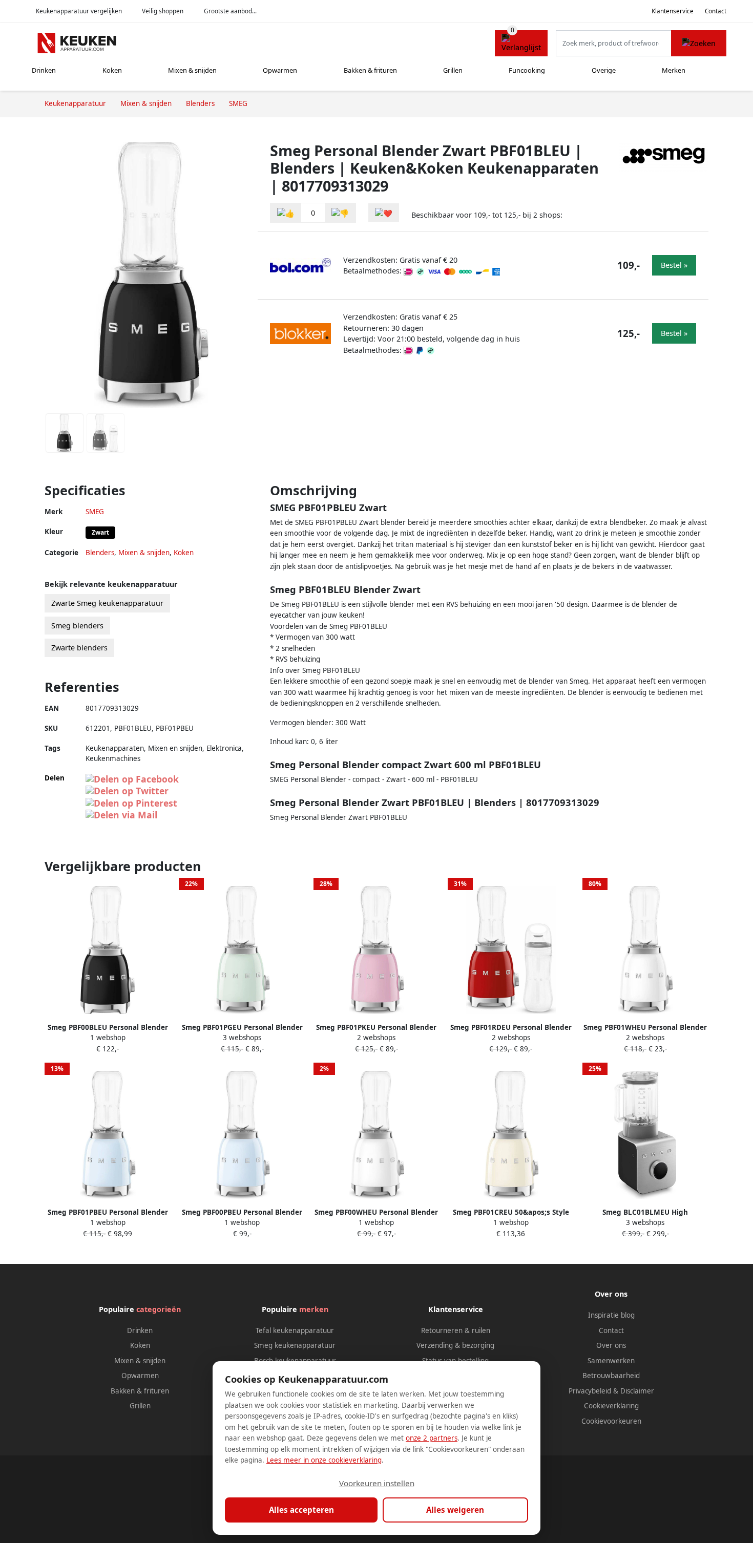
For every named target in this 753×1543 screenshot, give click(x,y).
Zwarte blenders (79, 647)
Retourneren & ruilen (455, 1330)
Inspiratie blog (611, 1315)
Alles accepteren (301, 1510)
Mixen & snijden (192, 70)
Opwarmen (280, 70)
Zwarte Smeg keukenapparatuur (107, 603)
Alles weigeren (455, 1510)
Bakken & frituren (370, 70)
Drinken (44, 70)
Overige (604, 70)
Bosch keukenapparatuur (295, 1360)
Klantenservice (673, 11)
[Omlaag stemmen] (340, 212)
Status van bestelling (455, 1360)
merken (313, 1309)
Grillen (453, 70)
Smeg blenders (77, 625)
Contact (715, 11)
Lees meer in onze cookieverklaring (324, 1460)
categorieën (158, 1309)
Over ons (611, 1345)
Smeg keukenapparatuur (295, 1345)
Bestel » (674, 265)
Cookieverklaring (611, 1405)
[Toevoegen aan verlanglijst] (383, 212)
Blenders (100, 552)
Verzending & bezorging (455, 1345)
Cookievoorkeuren (611, 1421)
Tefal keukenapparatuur (295, 1330)
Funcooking (527, 70)
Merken (673, 70)
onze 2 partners (431, 1438)
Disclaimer (637, 1391)
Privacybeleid (590, 1391)
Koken (112, 70)
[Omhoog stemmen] (285, 212)
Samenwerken (611, 1360)
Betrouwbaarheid (611, 1375)
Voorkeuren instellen (376, 1483)
